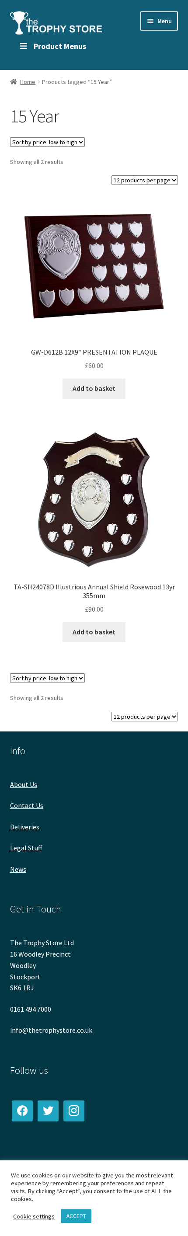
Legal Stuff (26, 847)
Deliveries (24, 826)
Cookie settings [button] (34, 1216)
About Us (23, 784)
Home (27, 82)
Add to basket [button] (94, 388)
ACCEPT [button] (76, 1216)
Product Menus (60, 46)
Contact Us (26, 805)
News (18, 869)
